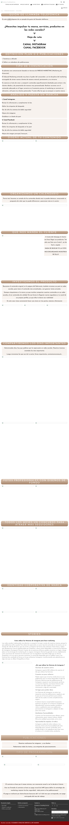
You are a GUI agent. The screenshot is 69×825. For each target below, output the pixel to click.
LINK (9, 19)
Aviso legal (4, 805)
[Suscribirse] (66, 812)
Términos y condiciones (6, 807)
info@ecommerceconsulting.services (42, 814)
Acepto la (58, 817)
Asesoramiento (22, 807)
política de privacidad (60, 817)
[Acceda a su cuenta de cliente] (64, 2)
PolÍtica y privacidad (6, 808)
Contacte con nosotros (23, 805)
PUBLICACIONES (34, 738)
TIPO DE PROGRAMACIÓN (34, 752)
